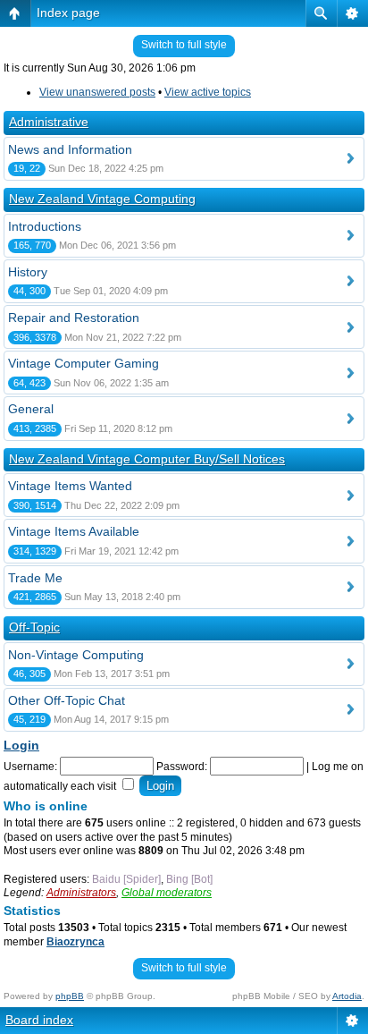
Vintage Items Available (73, 531)
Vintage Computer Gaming (83, 363)
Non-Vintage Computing (76, 655)
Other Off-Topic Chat (66, 700)
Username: (30, 766)
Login (21, 745)
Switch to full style (184, 44)
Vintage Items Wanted (70, 486)
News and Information (70, 149)
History (27, 272)
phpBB (69, 996)
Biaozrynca (75, 942)
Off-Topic (34, 627)
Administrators (81, 892)
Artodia (347, 996)
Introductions (44, 226)
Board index (39, 1020)
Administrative (48, 121)
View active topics (207, 92)
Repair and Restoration (73, 317)
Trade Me (35, 578)
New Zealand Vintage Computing (102, 198)
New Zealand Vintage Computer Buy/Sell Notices (147, 459)
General (31, 409)
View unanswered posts (97, 92)
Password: (181, 766)
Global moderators (166, 892)
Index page (68, 12)
